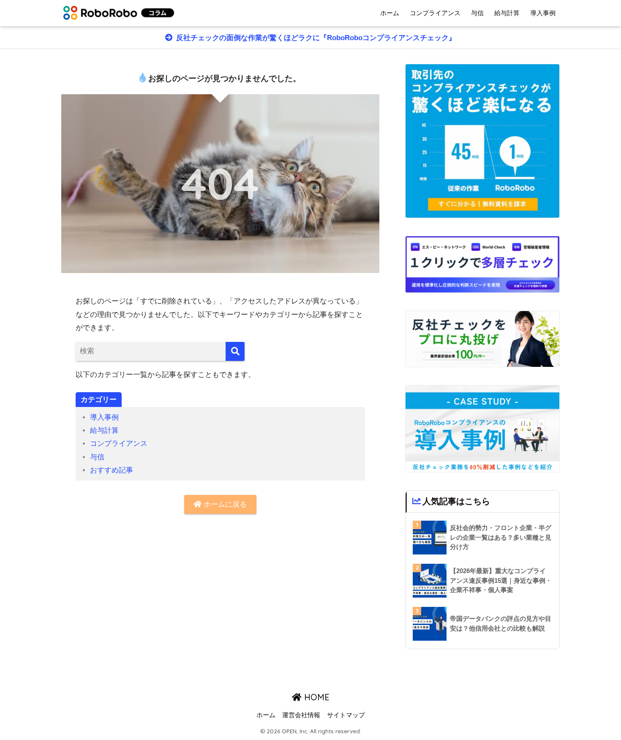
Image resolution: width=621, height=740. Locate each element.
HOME (316, 697)
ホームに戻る (224, 504)
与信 (477, 12)
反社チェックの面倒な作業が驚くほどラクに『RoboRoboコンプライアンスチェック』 (315, 38)
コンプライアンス (435, 12)
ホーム (389, 12)
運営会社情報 (301, 715)
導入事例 (543, 12)
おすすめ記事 (111, 470)
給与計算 (507, 12)
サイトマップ (346, 715)
